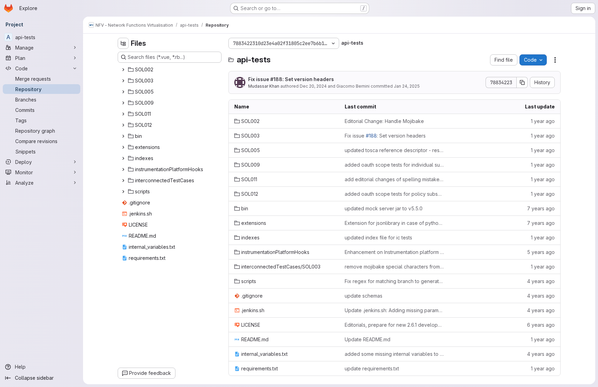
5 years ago (541, 252)
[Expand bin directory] (123, 136)
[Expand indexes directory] (123, 158)
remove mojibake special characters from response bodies (394, 267)
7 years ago (541, 208)
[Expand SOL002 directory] (123, 69)
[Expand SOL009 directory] (123, 103)
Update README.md (367, 339)
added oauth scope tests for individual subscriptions (394, 165)
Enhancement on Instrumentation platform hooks (394, 252)
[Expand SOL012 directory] (123, 125)
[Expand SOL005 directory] (123, 92)
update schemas (363, 296)
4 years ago (541, 281)
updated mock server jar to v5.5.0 (384, 208)
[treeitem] (170, 69)
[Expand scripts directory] (123, 191)
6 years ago (541, 325)
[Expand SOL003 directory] (123, 81)
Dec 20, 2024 (313, 86)
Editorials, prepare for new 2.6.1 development (394, 325)
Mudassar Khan (263, 86)
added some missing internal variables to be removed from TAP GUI (394, 354)
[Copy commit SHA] (522, 82)
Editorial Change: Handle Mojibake (384, 121)
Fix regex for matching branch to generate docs (394, 281)
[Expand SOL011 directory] (123, 114)
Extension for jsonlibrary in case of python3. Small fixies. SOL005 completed (394, 223)
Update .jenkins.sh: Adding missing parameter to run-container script (394, 310)
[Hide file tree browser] (123, 43)
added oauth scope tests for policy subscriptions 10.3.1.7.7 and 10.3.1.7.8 (394, 194)
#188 (276, 79)
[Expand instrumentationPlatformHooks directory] (123, 169)
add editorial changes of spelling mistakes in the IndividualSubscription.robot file (394, 179)
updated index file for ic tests (378, 237)
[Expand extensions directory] (123, 147)
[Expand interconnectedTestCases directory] (123, 180)
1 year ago (543, 121)
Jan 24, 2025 (407, 86)
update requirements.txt (372, 368)
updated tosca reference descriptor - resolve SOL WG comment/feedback (394, 150)
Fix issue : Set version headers (291, 79)
